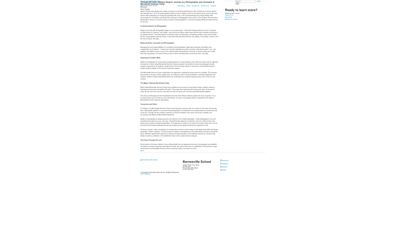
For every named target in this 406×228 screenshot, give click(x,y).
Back (142, 150)
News (152, 1)
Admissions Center (231, 19)
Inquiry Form (229, 15)
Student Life (205, 6)
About (189, 6)
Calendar (157, 1)
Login (258, 1)
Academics (195, 6)
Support (213, 6)
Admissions (181, 6)
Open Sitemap (145, 174)
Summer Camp (145, 1)
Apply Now (228, 17)
